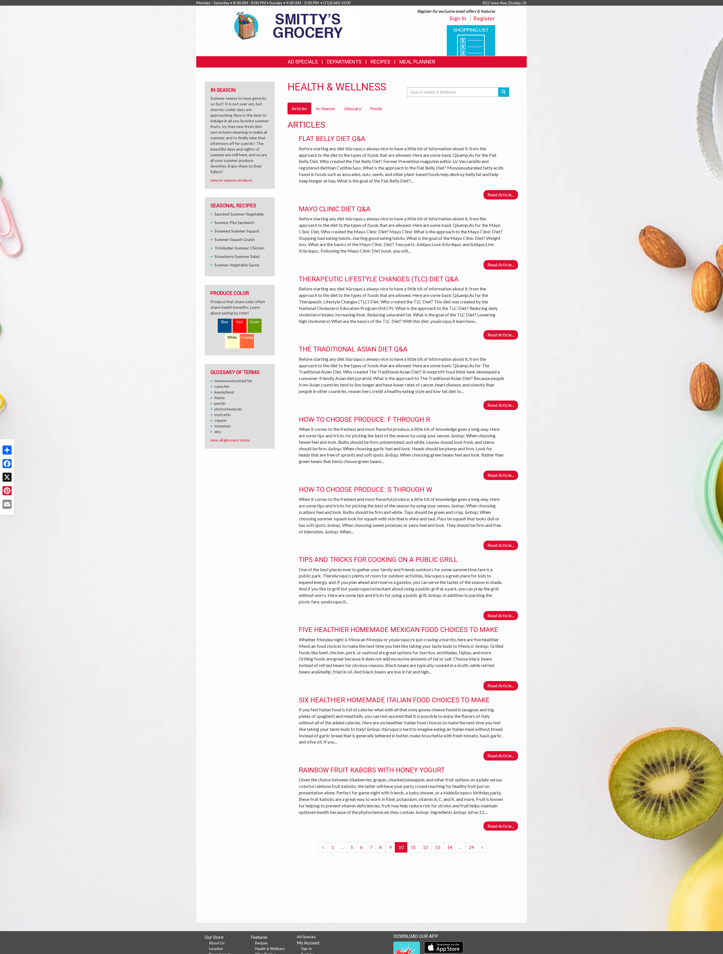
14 (449, 847)
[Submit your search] (503, 92)
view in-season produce (231, 180)
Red (239, 322)
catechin (222, 386)
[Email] (7, 504)
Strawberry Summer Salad (237, 256)
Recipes (380, 62)
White (232, 337)
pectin (220, 403)
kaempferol (224, 392)
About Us (217, 943)
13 (437, 847)
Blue (224, 322)
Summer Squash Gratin (234, 239)
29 (471, 847)
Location (216, 948)
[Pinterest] (7, 490)
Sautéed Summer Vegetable (239, 214)
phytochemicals (228, 409)
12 (425, 847)
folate (219, 397)
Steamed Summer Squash (236, 231)
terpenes (222, 425)
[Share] (7, 450)
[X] (7, 477)
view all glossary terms (230, 440)
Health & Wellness (270, 948)
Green (254, 322)
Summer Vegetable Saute (236, 264)
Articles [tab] (299, 108)
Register (484, 18)
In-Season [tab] (325, 108)
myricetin (222, 414)
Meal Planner (417, 62)
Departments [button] (344, 62)
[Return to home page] (295, 25)
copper (220, 420)
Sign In (457, 18)
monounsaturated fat (233, 380)
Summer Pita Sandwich (234, 222)
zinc (217, 431)
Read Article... (500, 194)
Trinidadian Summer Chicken (239, 247)
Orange (247, 337)
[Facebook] (7, 463)
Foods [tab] (376, 108)
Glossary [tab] (352, 108)
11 (413, 847)
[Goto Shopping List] (471, 40)
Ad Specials (303, 62)
